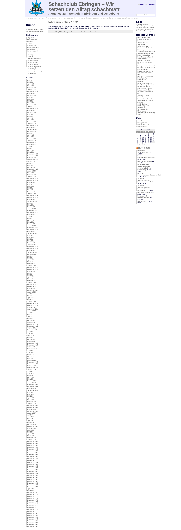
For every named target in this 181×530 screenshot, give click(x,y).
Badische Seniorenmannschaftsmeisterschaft (149, 174)
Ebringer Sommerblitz (35, 58)
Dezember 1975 (32, 502)
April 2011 (30, 335)
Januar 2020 (31, 176)
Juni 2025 (30, 99)
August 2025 (31, 95)
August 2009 (31, 369)
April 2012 (30, 316)
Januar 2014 (31, 282)
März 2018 (30, 205)
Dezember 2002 (32, 447)
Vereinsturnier (32, 73)
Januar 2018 (31, 209)
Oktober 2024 (31, 110)
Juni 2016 (30, 237)
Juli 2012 (30, 313)
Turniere (30, 56)
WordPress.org (142, 126)
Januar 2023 (31, 141)
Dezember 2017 (32, 211)
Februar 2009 (31, 381)
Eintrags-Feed (142, 123)
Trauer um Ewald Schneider (143, 96)
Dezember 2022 (32, 142)
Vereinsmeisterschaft (34, 66)
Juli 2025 (30, 97)
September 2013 (32, 290)
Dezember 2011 (32, 324)
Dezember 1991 (32, 468)
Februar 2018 (31, 207)
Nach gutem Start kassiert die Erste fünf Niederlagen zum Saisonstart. (146, 67)
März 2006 (30, 436)
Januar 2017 (31, 226)
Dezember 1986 (32, 477)
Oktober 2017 (31, 214)
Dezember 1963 (32, 524)
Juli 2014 (30, 273)
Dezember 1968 (32, 515)
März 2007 (30, 422)
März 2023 (30, 137)
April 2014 (30, 277)
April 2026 (30, 84)
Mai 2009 (30, 375)
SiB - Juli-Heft (141, 201)
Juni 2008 (30, 394)
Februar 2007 (31, 424)
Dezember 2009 (32, 362)
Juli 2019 (30, 184)
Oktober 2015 (31, 250)
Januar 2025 (31, 106)
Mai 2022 (30, 148)
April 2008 (30, 398)
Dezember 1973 (32, 506)
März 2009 (30, 379)
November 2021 (32, 156)
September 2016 (32, 233)
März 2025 (30, 103)
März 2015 (30, 262)
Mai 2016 (30, 239)
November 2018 (32, 197)
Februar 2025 (31, 105)
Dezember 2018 (32, 195)
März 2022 (30, 152)
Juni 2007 (30, 417)
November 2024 (32, 108)
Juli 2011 (30, 332)
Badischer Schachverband (145, 29)
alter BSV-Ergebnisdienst (144, 26)
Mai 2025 (30, 101)
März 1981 (30, 490)
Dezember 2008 (32, 385)
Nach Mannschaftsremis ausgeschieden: (145, 57)
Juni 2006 (30, 430)
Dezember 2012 (32, 303)
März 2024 (30, 120)
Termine (30, 53)
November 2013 (32, 286)
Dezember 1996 (32, 458)
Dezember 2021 (32, 154)
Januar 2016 (31, 245)
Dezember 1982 (32, 485)
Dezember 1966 (32, 519)
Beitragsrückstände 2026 (145, 192)
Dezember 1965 (32, 521)
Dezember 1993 (32, 464)
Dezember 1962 (32, 526)
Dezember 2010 (32, 343)
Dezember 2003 (32, 445)
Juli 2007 (30, 415)
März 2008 (30, 400)
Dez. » (144, 144)
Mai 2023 (30, 133)
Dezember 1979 (32, 494)
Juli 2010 (30, 350)
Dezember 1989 (32, 472)
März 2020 (30, 173)
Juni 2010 (30, 352)
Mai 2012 (30, 315)
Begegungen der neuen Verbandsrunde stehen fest (145, 72)
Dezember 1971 (32, 509)
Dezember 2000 (32, 451)
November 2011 (32, 326)
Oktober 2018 (31, 199)
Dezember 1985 (32, 479)
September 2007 (32, 411)
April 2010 (30, 356)
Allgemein (30, 38)
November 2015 (32, 248)
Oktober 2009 (31, 366)
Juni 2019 (30, 186)
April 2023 (30, 135)
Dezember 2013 (32, 284)
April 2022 (30, 150)
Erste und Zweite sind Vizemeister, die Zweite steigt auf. (145, 100)
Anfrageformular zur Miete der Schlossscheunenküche (35, 30)
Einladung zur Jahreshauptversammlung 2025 (146, 112)
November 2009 (32, 364)
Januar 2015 (31, 265)
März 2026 (30, 86)
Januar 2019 (31, 193)
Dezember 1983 (32, 483)
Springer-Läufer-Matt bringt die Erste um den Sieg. (145, 62)
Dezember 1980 (32, 492)
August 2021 (31, 161)
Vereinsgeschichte (33, 64)
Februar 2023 (31, 139)
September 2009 (32, 367)
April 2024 (30, 118)
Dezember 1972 (32, 507)
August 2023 (31, 131)
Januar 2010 (31, 360)
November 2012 (32, 305)
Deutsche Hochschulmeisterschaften (146, 156)
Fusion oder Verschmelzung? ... (143, 151)
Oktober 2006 (31, 428)
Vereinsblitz (31, 70)
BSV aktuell (144, 148)
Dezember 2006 (32, 426)
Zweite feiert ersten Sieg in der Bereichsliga (145, 54)
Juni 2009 (30, 373)
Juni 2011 (30, 333)
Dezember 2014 (32, 267)
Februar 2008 (31, 402)
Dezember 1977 (32, 498)
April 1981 (30, 489)
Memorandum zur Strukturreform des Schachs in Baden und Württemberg (144, 167)
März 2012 (30, 318)
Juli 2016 (30, 235)
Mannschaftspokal (33, 47)
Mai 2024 (30, 116)
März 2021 (30, 165)
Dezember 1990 (32, 470)
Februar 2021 (31, 167)
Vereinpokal (32, 68)
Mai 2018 (30, 203)
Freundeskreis (32, 39)
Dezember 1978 (32, 496)
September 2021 (32, 159)
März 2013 (30, 299)
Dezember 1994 (32, 462)
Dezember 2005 (32, 441)
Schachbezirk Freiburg (143, 31)
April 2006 (30, 434)
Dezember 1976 (32, 500)
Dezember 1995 (32, 460)
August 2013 (31, 292)
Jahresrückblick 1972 (63, 22)
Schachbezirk (31, 49)
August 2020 (31, 171)
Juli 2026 (30, 80)
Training (30, 55)
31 (153, 142)
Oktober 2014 (31, 271)
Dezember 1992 (32, 466)
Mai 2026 (30, 82)
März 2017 (30, 222)
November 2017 (32, 212)
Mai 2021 (30, 163)
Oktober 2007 (31, 409)
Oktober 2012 (31, 307)
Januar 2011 (31, 341)
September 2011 (32, 330)
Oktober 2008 (31, 388)
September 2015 (32, 252)
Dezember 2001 (32, 449)
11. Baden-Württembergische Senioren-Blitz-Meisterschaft (143, 188)
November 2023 (32, 125)
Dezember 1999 (32, 453)
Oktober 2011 (31, 328)
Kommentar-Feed (143, 124)
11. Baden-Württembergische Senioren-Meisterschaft (145, 180)
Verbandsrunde (32, 62)
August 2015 (31, 254)
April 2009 (30, 377)
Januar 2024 (31, 124)
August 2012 (31, 311)
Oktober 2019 (31, 182)
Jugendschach (32, 45)
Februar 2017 (31, 224)
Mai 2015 (30, 258)
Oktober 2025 (31, 93)
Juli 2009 (30, 371)
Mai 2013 (30, 296)
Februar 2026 (31, 88)
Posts (142, 4)
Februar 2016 (31, 243)
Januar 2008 (31, 403)
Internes (30, 41)
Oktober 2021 (31, 158)
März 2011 (30, 337)
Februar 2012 (31, 320)
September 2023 (32, 129)
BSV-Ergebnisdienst (142, 24)
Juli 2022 (30, 146)
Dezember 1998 (32, 455)
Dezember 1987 (32, 475)
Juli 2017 (30, 216)
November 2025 (32, 91)
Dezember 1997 (32, 456)
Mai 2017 (30, 218)
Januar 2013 (31, 301)
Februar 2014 (31, 280)
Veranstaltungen (32, 60)
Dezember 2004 (32, 443)
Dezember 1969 (32, 513)
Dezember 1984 (32, 481)
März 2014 (30, 279)
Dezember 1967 (32, 517)
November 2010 (32, 345)
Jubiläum (30, 43)
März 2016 (30, 241)
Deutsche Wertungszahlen (145, 27)
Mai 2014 (30, 275)
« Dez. (138, 144)
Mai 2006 (30, 432)
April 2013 (30, 298)
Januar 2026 (31, 89)
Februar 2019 (31, 192)
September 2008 (32, 390)
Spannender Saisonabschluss (143, 45)
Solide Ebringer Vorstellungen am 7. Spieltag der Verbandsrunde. (144, 106)
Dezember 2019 (32, 178)
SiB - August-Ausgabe (144, 161)
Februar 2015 (31, 263)
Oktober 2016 (31, 231)
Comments (151, 4)
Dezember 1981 (32, 487)
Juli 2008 (30, 392)
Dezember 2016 (32, 228)
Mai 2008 (30, 396)
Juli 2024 (30, 114)
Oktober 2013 (31, 288)
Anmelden (140, 121)
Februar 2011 (31, 339)
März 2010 (30, 358)
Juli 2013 (30, 294)
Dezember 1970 (32, 511)
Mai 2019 (30, 188)
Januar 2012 (31, 322)
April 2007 (30, 420)
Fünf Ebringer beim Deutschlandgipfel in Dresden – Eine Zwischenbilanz (144, 40)
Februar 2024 (31, 122)
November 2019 (32, 180)
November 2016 (32, 229)
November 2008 (32, 386)
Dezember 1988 (32, 473)
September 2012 (32, 309)
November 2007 (32, 407)
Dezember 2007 (32, 405)
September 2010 (32, 349)
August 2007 (31, 413)
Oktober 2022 (31, 144)
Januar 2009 (31, 383)
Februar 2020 (31, 175)
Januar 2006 (31, 439)
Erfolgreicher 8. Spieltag (145, 48)
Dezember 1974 (32, 504)
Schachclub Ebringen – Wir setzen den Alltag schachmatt (84, 6)
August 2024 (31, 112)
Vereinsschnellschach (35, 72)
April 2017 (30, 220)
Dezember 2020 (32, 169)
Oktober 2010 (31, 347)
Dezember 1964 (32, 523)
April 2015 (30, 260)
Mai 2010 (30, 354)
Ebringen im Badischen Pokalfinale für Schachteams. (145, 77)
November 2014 (32, 269)
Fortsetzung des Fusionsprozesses (143, 196)
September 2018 (32, 201)
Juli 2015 (30, 256)
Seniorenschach (32, 51)
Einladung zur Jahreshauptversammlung (146, 50)
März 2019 (30, 190)
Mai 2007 (30, 419)
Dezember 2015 (32, 246)
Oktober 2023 (31, 127)
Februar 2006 (31, 437)
